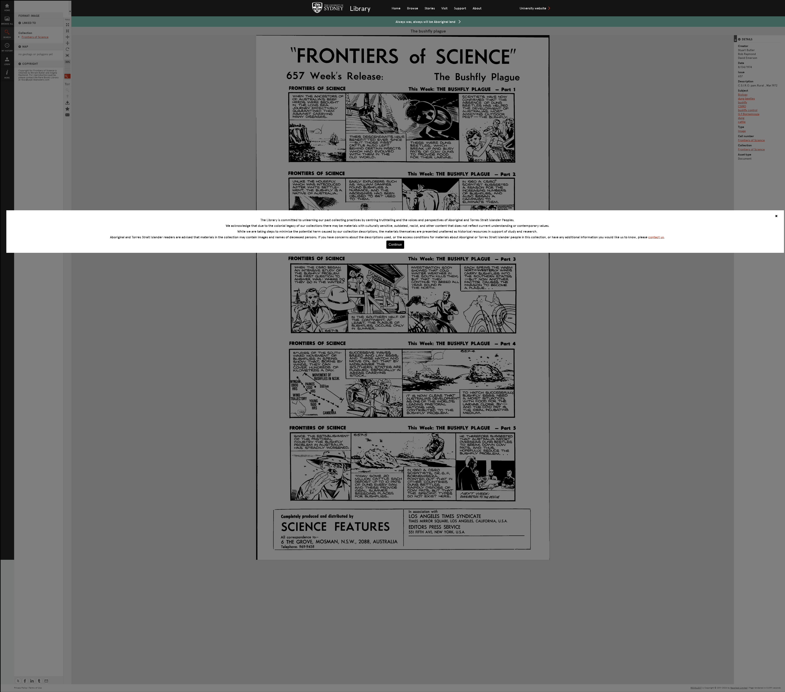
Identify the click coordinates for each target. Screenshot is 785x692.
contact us (656, 237)
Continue (395, 244)
